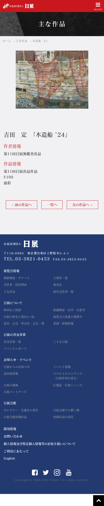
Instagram (57, 472)
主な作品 (21, 40)
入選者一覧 (60, 277)
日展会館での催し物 (66, 410)
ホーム (6, 40)
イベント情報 (62, 366)
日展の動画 (11, 385)
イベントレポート (15, 348)
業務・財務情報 (63, 323)
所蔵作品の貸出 (63, 416)
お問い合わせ (13, 436)
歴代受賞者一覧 (63, 291)
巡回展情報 (11, 373)
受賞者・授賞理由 (15, 284)
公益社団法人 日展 (18, 6)
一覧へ (52, 204)
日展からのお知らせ (17, 366)
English (9, 458)
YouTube (68, 472)
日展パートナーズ (15, 391)
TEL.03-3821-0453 (27, 259)
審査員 (57, 284)
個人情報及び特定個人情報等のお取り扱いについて (40, 443)
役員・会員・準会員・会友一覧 (24, 323)
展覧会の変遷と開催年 (67, 316)
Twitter (46, 472)
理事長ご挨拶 (12, 310)
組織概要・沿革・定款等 (69, 310)
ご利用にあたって (16, 451)
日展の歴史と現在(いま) (19, 316)
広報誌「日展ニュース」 (69, 385)
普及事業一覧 (12, 341)
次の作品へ (80, 204)
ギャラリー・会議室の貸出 (21, 410)
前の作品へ (23, 204)
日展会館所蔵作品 (15, 416)
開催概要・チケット (17, 277)
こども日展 (60, 341)
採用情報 (10, 428)
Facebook (35, 472)
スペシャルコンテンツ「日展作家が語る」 (67, 376)
